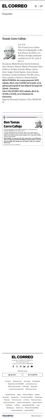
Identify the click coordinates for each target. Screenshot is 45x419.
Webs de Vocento (36, 416)
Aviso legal (27, 381)
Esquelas (7, 14)
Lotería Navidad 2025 (28, 405)
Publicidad (25, 386)
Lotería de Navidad (16, 410)
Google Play (33, 375)
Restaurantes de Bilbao (32, 408)
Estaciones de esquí (9, 402)
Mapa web (34, 386)
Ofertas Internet (37, 402)
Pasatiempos (15, 397)
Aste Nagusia (10, 408)
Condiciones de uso (31, 384)
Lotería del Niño (29, 410)
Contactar (8, 381)
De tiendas (6, 397)
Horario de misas (36, 400)
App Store (13, 375)
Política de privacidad (14, 386)
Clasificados (9, 405)
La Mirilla (17, 405)
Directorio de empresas (23, 402)
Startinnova (19, 408)
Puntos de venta (16, 400)
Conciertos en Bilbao (27, 397)
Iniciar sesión (35, 6)
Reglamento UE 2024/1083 (16, 384)
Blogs (19, 394)
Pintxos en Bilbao (28, 394)
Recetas (37, 394)
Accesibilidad (36, 381)
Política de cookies (31, 389)
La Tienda (26, 400)
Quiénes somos (17, 381)
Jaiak (37, 405)
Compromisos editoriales (16, 389)
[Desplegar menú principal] (41, 6)
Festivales (7, 400)
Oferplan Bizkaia (10, 394)
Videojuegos (38, 397)
